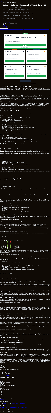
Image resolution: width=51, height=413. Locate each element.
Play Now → (25, 45)
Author (1, 1)
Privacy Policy (2, 407)
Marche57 (2, 0)
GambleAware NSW (22, 403)
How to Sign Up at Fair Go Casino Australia (27, 29)
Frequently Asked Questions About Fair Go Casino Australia (17, 30)
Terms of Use (7, 407)
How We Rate (18, 407)
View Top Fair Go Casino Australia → (9, 22)
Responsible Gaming (24, 407)
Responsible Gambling (14, 403)
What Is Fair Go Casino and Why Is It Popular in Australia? (10, 29)
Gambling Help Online (6, 403)
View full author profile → (4, 375)
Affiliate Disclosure (13, 407)
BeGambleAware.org (33, 83)
